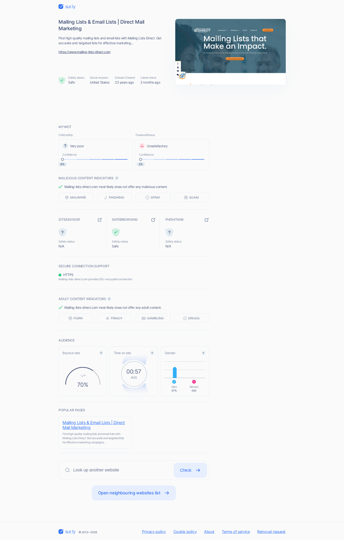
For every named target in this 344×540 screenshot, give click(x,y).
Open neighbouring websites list (129, 492)
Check (185, 470)
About (209, 531)
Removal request (271, 531)
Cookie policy (185, 531)
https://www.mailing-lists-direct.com (84, 52)
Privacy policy (154, 531)
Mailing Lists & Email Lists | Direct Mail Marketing (93, 425)
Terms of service (236, 531)
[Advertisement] (172, 104)
